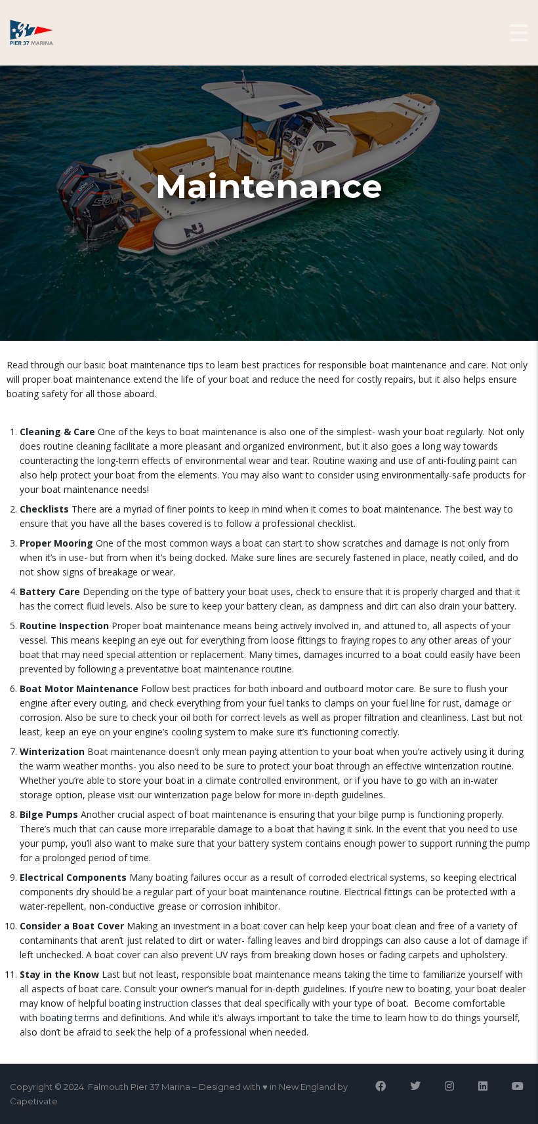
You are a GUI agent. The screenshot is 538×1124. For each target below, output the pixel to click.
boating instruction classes (165, 1003)
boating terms (70, 1017)
